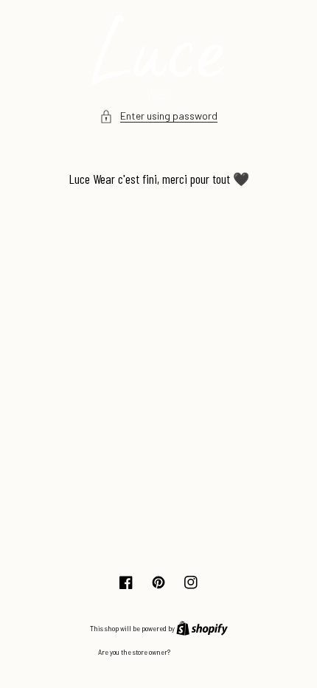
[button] (158, 116)
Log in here (195, 651)
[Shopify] (202, 627)
